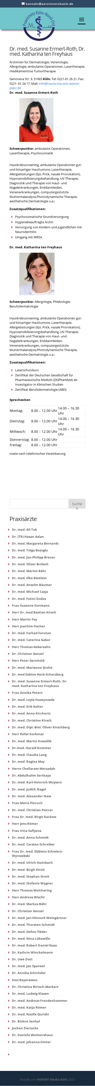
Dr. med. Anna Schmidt (30, 837)
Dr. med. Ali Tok (24, 529)
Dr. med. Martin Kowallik (32, 741)
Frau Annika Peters (27, 692)
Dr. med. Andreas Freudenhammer (39, 1000)
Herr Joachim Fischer (28, 626)
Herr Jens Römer (25, 823)
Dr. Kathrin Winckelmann (32, 952)
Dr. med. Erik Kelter (27, 706)
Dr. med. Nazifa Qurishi (30, 1014)
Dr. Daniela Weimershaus (32, 1035)
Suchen (77, 505)
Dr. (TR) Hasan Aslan (28, 536)
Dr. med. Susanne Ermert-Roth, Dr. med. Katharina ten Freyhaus (39, 683)
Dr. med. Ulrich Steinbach (32, 862)
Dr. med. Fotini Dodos (29, 598)
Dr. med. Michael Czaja (30, 591)
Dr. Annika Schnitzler (29, 973)
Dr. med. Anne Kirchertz (31, 713)
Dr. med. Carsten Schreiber (33, 844)
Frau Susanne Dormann (31, 605)
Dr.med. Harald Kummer (31, 748)
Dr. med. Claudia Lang (29, 754)
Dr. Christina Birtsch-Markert (35, 986)
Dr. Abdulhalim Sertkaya (31, 775)
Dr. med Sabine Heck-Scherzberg (37, 674)
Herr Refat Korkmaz (28, 734)
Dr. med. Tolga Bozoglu (30, 550)
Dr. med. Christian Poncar (32, 810)
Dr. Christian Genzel (28, 653)
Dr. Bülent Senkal (26, 1021)
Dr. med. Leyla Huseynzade (33, 699)
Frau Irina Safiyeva (26, 830)
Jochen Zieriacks (25, 1028)
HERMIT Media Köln (52, 1079)
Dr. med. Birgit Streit (28, 869)
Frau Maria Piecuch (27, 803)
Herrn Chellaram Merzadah (33, 768)
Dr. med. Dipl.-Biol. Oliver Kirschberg (41, 727)
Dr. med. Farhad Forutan (31, 633)
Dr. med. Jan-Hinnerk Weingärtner (39, 918)
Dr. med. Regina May (28, 761)
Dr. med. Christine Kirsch (32, 720)
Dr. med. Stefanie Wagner (32, 883)
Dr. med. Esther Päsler (29, 931)
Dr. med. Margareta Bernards (35, 543)
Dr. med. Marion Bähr (29, 571)
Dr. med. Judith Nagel (29, 789)
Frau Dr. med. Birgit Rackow (34, 817)
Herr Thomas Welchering (32, 890)
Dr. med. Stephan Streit (30, 876)
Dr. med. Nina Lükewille (31, 938)
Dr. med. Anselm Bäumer (32, 585)
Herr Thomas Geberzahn (31, 647)
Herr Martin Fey (24, 619)
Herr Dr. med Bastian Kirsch (34, 612)
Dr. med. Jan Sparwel (28, 966)
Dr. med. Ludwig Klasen (30, 993)
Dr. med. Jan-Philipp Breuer (33, 557)
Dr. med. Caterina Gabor (31, 640)
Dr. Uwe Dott (22, 959)
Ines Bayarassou (25, 980)
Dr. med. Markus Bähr (29, 904)
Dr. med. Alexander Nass (31, 796)
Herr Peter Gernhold (28, 660)
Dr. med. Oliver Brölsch (30, 564)
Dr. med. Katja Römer (29, 1007)
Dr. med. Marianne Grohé (32, 667)
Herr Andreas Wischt (28, 897)
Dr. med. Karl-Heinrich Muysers (37, 782)
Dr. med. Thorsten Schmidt (33, 924)
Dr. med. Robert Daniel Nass (34, 945)
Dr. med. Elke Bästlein (29, 578)
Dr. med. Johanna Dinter (31, 1042)
